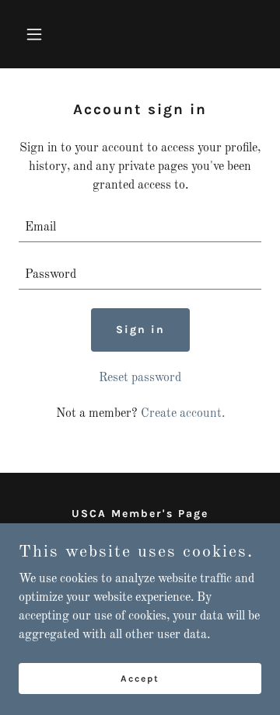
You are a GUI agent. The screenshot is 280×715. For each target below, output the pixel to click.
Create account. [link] (183, 414)
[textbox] (140, 227)
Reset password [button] (140, 378)
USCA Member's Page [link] (140, 513)
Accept (140, 677)
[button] (37, 34)
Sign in (140, 329)
